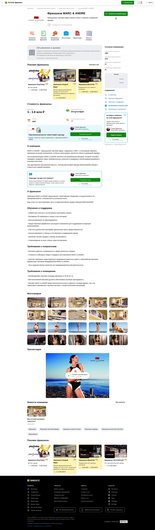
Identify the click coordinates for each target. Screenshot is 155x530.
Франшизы (32, 429)
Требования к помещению (117, 109)
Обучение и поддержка (116, 102)
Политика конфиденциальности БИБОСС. (39, 526)
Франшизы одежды (91, 429)
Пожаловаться (41, 58)
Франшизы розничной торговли (112, 429)
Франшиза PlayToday (36, 84)
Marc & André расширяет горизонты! (36, 420)
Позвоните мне (85, 180)
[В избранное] (49, 25)
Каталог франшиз (15, 2)
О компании (112, 95)
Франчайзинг (33, 434)
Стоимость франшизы (32, 38)
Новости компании (89, 38)
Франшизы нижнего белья (72, 429)
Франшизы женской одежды (49, 429)
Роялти (34, 119)
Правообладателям (52, 58)
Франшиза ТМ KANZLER (114, 460)
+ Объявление (128, 3)
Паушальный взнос (76, 109)
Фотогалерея (66, 38)
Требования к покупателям (55, 38)
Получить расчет (85, 134)
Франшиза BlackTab (86, 84)
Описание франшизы (43, 38)
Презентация (77, 38)
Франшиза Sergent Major (60, 86)
